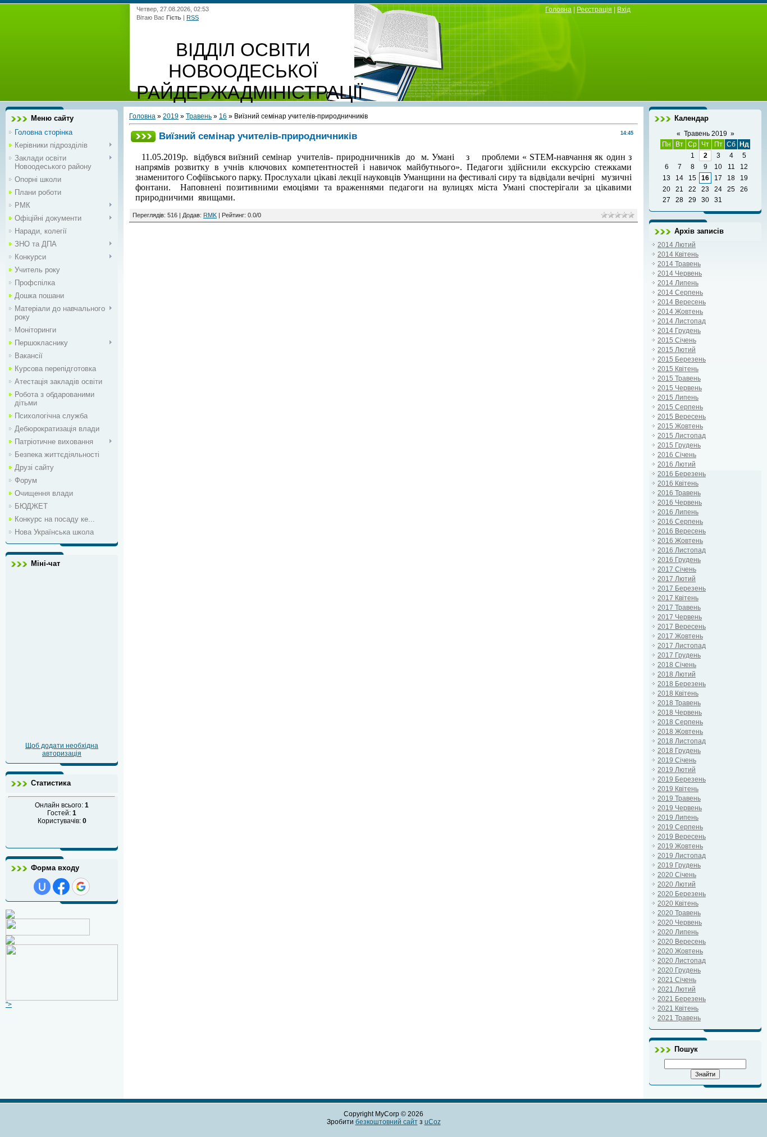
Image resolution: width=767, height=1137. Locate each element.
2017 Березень (682, 588)
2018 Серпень (680, 722)
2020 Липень (678, 932)
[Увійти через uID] (42, 886)
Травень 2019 (705, 134)
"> (9, 1004)
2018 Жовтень (680, 732)
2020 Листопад (682, 961)
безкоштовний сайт (386, 1122)
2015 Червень (680, 388)
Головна (558, 9)
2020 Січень (677, 875)
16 (223, 116)
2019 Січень (677, 760)
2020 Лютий (677, 884)
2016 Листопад (682, 550)
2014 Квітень (678, 254)
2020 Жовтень (680, 951)
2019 (171, 116)
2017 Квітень (678, 598)
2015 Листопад (682, 436)
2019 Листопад (682, 856)
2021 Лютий (677, 989)
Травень (199, 116)
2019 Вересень (682, 837)
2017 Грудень (679, 655)
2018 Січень (677, 665)
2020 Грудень (679, 970)
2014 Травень (679, 264)
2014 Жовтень (680, 312)
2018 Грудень (679, 751)
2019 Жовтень (680, 846)
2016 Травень (679, 493)
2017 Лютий (677, 579)
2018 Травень (679, 703)
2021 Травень (679, 1018)
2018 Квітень (678, 693)
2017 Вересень (682, 627)
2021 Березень (682, 999)
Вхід (624, 9)
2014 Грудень (679, 331)
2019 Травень (679, 798)
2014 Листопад (682, 321)
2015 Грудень (679, 445)
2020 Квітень (678, 903)
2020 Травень (679, 913)
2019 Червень (680, 808)
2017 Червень (680, 617)
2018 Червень (680, 712)
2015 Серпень (680, 407)
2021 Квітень (678, 1008)
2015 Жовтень (680, 426)
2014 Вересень (682, 302)
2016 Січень (677, 455)
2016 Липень (678, 512)
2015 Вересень (682, 417)
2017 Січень (677, 569)
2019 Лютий (677, 770)
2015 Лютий (677, 350)
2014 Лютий (677, 245)
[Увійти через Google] (81, 887)
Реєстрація (594, 9)
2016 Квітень (678, 483)
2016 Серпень (680, 522)
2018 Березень (682, 684)
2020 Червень (680, 922)
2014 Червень (680, 273)
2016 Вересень (682, 531)
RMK (210, 215)
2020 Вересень (682, 942)
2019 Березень (682, 779)
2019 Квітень (678, 789)
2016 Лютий (677, 464)
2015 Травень (679, 378)
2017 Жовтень (680, 636)
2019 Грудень (679, 865)
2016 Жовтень (680, 541)
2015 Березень (682, 359)
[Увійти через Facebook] (61, 886)
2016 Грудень (679, 560)
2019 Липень (678, 817)
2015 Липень (678, 397)
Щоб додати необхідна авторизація (61, 749)
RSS (192, 17)
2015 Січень (677, 340)
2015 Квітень (678, 369)
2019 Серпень (680, 827)
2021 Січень (677, 980)
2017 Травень (679, 607)
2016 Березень (682, 474)
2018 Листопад (682, 741)
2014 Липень (678, 283)
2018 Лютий (677, 674)
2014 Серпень (680, 292)
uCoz (432, 1122)
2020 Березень (682, 894)
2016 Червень (680, 502)
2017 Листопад (682, 646)
